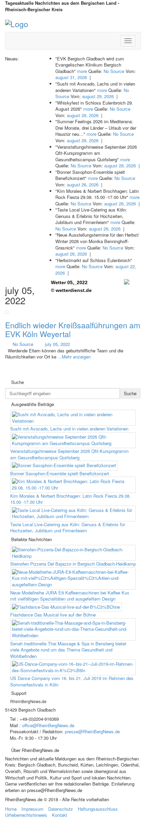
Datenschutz (60, 809)
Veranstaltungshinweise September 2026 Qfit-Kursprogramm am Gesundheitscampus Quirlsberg (69, 454)
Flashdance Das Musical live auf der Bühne (53, 614)
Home (11, 809)
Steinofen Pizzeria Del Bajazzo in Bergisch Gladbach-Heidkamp (73, 563)
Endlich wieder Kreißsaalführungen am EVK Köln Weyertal (72, 329)
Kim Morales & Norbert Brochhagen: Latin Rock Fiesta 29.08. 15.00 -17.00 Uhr (70, 499)
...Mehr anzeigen (74, 356)
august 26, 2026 (82, 184)
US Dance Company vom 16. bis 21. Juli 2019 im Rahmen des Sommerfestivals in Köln (71, 681)
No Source (114, 71)
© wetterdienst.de (71, 290)
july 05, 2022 (57, 344)
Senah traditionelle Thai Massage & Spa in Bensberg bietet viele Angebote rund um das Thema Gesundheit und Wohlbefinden (68, 649)
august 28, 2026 (82, 115)
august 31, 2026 (71, 77)
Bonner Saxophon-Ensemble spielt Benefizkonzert (59, 473)
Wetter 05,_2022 (69, 282)
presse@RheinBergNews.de (92, 731)
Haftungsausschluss (98, 809)
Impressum (32, 809)
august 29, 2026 (98, 96)
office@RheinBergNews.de (48, 725)
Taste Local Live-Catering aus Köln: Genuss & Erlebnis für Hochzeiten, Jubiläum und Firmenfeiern (67, 527)
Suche (130, 393)
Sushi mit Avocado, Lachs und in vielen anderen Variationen (69, 428)
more (82, 71)
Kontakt (59, 815)
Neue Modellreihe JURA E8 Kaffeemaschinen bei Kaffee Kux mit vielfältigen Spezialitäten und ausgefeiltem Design (69, 595)
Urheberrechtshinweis (26, 815)
